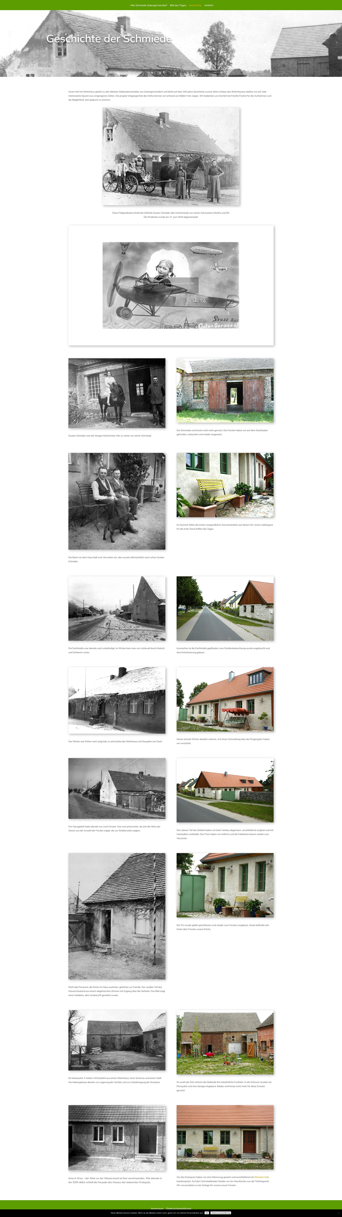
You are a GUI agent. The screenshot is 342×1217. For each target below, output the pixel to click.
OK (207, 1213)
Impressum (157, 1209)
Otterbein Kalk (261, 1177)
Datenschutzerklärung (178, 1209)
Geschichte (195, 5)
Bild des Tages (178, 5)
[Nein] (338, 1213)
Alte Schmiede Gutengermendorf (148, 5)
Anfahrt (208, 5)
